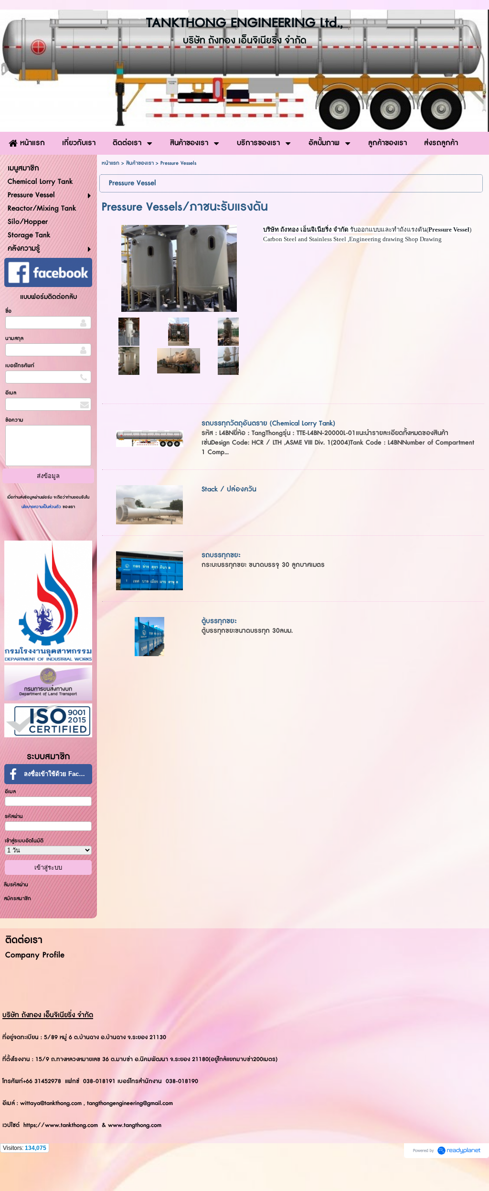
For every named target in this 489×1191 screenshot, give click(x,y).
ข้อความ (14, 420)
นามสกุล (14, 338)
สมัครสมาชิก (17, 898)
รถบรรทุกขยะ (221, 555)
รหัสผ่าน (14, 816)
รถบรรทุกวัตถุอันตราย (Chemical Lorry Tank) (268, 423)
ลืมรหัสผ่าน (16, 884)
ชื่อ (8, 311)
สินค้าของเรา (140, 163)
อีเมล (10, 392)
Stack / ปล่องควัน (229, 489)
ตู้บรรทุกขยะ (219, 621)
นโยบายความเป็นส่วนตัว (42, 507)
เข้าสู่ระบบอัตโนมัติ (24, 840)
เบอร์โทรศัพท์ (19, 365)
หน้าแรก (110, 163)
